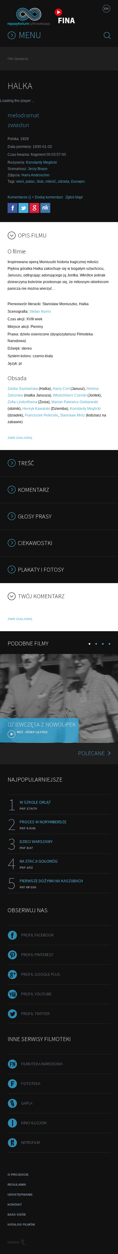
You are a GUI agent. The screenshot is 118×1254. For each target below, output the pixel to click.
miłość (50, 181)
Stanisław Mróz (72, 415)
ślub (40, 181)
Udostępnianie (20, 1194)
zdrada (63, 181)
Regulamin (17, 1184)
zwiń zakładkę (20, 437)
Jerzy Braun (38, 169)
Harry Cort (61, 389)
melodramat (23, 115)
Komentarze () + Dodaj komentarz (35, 197)
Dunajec (78, 181)
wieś (20, 181)
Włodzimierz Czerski (70, 395)
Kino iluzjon (33, 1122)
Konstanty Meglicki (41, 162)
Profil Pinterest (37, 954)
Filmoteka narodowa (42, 1063)
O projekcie (18, 1174)
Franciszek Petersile (41, 415)
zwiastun (18, 125)
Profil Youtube (36, 994)
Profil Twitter (35, 1013)
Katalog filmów (21, 1224)
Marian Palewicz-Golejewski (74, 402)
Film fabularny (18, 58)
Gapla (26, 1103)
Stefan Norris (40, 311)
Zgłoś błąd (74, 197)
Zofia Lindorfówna (22, 402)
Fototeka (30, 1083)
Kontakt (15, 1204)
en (106, 8)
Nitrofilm (30, 1142)
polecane (91, 753)
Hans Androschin (35, 175)
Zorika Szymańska (23, 389)
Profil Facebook (37, 935)
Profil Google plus (40, 974)
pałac (30, 181)
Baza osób (17, 1214)
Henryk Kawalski (36, 409)
